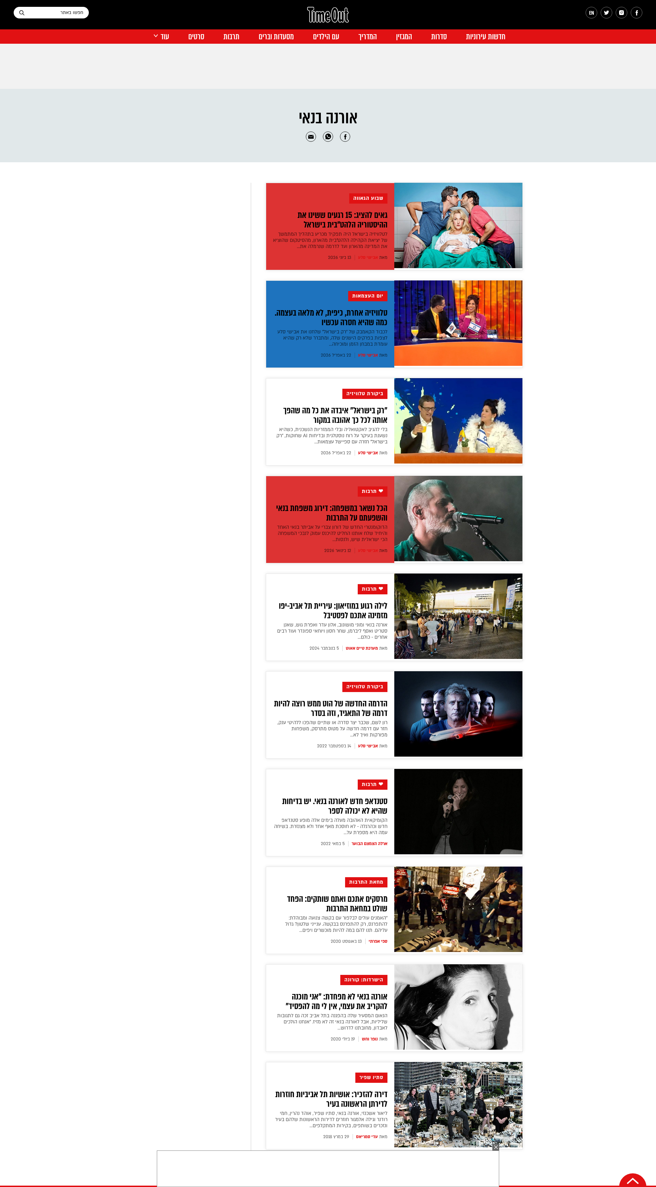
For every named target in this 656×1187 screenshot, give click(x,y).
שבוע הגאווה (368, 198)
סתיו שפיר (371, 1077)
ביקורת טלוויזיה (364, 393)
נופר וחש (370, 1039)
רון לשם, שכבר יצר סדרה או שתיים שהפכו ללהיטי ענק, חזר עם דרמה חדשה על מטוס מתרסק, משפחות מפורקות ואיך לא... (332, 728)
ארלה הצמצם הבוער (369, 843)
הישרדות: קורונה (363, 980)
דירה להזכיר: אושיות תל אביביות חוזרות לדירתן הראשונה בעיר (331, 1099)
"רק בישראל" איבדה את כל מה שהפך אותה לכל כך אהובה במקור (335, 415)
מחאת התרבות (366, 882)
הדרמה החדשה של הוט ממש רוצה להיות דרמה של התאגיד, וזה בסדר (330, 708)
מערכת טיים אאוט (362, 648)
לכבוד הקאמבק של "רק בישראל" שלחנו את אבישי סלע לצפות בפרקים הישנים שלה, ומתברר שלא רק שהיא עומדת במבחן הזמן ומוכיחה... (332, 338)
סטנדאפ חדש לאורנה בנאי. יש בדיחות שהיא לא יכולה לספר (334, 806)
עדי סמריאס (367, 1137)
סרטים (196, 36)
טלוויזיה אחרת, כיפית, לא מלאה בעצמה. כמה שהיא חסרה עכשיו (331, 318)
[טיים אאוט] (328, 18)
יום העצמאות (367, 296)
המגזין (404, 36)
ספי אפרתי (378, 941)
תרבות (231, 36)
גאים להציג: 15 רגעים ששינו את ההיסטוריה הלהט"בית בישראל (342, 220)
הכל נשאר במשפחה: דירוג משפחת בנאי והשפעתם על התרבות (331, 513)
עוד (165, 36)
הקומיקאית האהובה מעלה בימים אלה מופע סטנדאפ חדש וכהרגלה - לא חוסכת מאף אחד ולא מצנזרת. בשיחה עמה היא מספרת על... (330, 826)
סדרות (439, 36)
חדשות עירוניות (485, 36)
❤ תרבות (372, 491)
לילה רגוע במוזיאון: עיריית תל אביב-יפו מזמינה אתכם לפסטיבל (333, 611)
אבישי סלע (368, 257)
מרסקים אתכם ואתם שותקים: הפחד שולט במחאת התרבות (337, 904)
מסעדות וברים (276, 36)
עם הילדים (326, 36)
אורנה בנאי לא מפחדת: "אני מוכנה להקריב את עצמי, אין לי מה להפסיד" (336, 1001)
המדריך (367, 36)
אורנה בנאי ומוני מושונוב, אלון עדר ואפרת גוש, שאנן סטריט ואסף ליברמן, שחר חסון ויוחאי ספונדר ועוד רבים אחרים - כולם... (332, 631)
